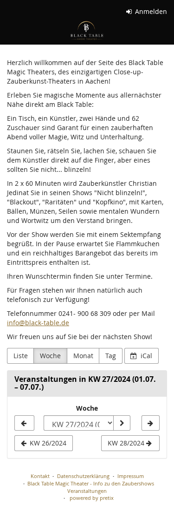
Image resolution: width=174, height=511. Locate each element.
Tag (110, 355)
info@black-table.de (38, 322)
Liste (20, 355)
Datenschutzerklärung (83, 475)
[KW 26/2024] (24, 423)
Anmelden (150, 11)
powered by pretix (92, 497)
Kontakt (40, 475)
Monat (83, 355)
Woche (50, 355)
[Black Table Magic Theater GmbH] (87, 30)
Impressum (130, 475)
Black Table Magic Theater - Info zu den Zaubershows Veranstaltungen (90, 487)
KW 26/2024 (47, 443)
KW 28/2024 (127, 443)
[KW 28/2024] (151, 423)
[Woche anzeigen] (121, 423)
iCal (145, 355)
